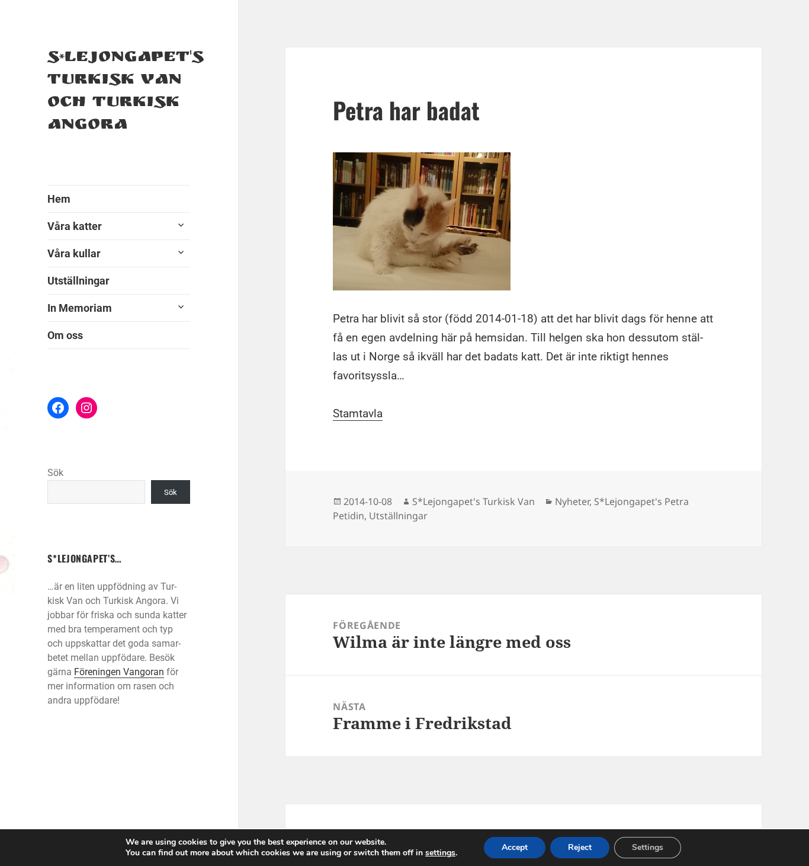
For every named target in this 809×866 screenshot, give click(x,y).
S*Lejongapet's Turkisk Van (473, 501)
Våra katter (74, 226)
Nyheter (572, 501)
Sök (55, 472)
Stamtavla (358, 413)
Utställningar (78, 280)
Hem (58, 199)
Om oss (65, 335)
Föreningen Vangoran (119, 672)
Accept (515, 847)
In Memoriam (79, 308)
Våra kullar (74, 253)
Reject (580, 847)
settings (440, 853)
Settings (647, 847)
